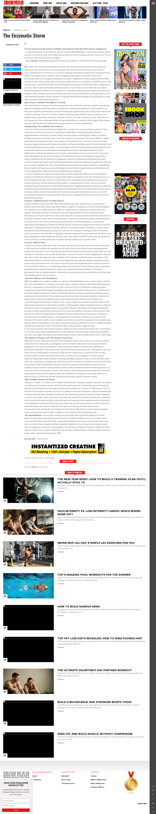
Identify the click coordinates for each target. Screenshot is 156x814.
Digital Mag (61, 3)
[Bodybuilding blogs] (131, 794)
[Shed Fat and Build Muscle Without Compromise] (28, 734)
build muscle (43, 439)
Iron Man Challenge (79, 3)
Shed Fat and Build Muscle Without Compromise (95, 733)
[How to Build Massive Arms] (28, 606)
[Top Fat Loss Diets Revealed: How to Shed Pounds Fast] (28, 638)
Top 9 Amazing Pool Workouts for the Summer (94, 574)
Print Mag (47, 3)
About (34, 776)
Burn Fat (6, 30)
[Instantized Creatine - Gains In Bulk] (68, 453)
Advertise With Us (97, 787)
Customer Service (68, 783)
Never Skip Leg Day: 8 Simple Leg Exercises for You (96, 542)
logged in (34, 467)
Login (52, 458)
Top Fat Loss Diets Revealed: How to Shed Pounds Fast (100, 638)
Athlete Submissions (98, 780)
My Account (65, 780)
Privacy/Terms (142, 803)
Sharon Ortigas (12, 45)
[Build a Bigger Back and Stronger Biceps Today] (28, 702)
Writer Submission (98, 783)
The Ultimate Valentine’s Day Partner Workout (95, 670)
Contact (94, 776)
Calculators (36, 780)
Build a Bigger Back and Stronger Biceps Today (95, 702)
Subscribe (34, 3)
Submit (16, 810)
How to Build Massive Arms (79, 606)
